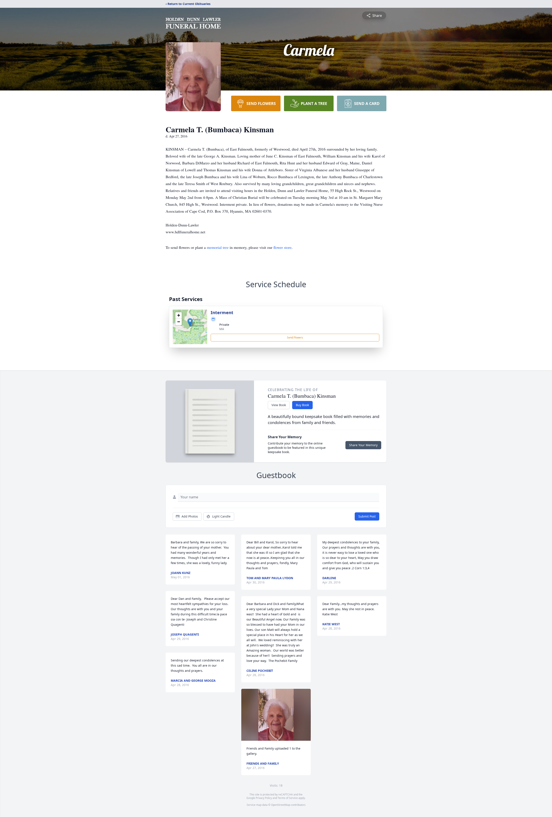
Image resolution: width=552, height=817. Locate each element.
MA (221, 329)
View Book (278, 405)
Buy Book (302, 405)
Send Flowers (295, 337)
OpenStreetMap (280, 805)
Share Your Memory (363, 445)
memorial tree (218, 247)
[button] (190, 322)
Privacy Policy (264, 798)
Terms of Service (288, 798)
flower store (282, 247)
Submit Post (367, 516)
